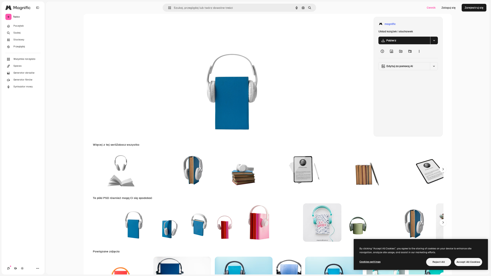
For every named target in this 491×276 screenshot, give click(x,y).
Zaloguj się (449, 7)
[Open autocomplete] (168, 7)
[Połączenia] (8, 268)
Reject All (439, 262)
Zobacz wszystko (127, 144)
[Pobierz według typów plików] (434, 40)
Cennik (431, 7)
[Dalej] (443, 169)
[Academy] (15, 268)
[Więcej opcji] (419, 51)
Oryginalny (218, 24)
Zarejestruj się (474, 7)
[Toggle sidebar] (38, 8)
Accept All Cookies (468, 262)
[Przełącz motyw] (22, 268)
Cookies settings (370, 261)
